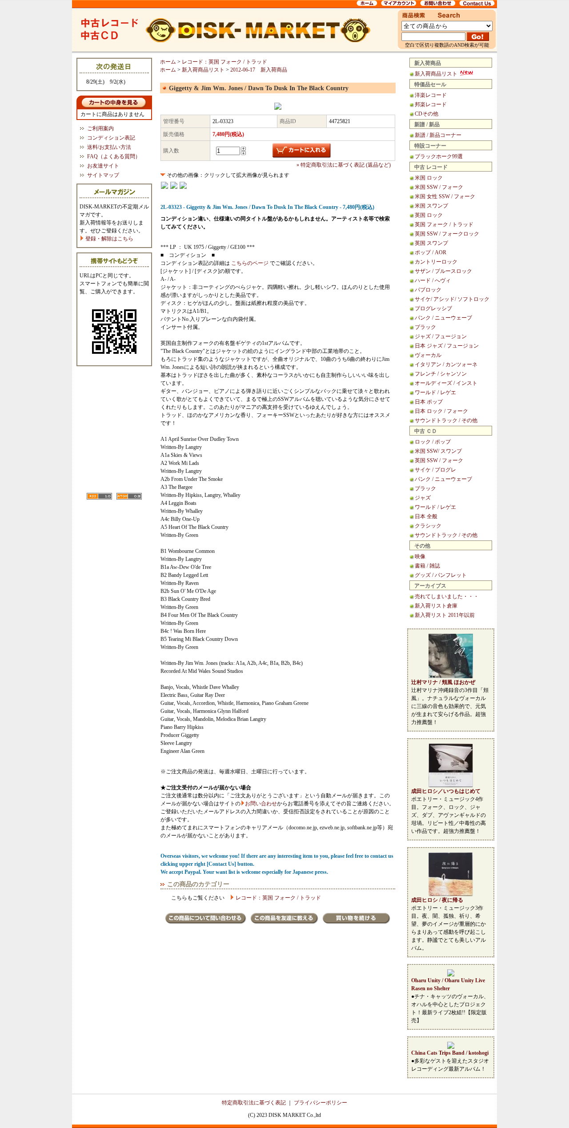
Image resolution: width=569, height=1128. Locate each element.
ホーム (168, 62)
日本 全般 (426, 516)
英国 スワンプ (431, 243)
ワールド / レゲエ (435, 392)
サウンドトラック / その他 (446, 420)
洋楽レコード (431, 95)
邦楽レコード (431, 104)
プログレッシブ (433, 308)
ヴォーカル (428, 355)
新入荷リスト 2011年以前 (445, 615)
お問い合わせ (261, 803)
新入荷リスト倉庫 (436, 606)
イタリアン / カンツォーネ (446, 364)
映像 (420, 556)
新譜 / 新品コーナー (438, 135)
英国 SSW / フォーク (439, 460)
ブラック (425, 327)
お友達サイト (103, 166)
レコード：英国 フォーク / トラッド (224, 62)
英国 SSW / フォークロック (447, 234)
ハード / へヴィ (433, 280)
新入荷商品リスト (437, 74)
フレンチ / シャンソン (441, 374)
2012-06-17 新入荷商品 (258, 70)
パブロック (428, 290)
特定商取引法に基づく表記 (254, 1103)
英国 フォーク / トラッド (444, 224)
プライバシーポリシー (320, 1103)
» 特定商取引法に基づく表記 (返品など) (344, 165)
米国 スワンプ (431, 206)
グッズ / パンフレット (441, 575)
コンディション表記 (111, 138)
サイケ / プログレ (435, 470)
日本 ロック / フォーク (441, 411)
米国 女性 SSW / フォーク (445, 196)
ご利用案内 (100, 128)
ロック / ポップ (433, 442)
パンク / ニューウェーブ (443, 318)
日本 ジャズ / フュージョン (447, 346)
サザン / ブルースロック (443, 271)
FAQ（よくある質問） (113, 156)
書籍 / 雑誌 (427, 566)
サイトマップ (103, 175)
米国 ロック (429, 178)
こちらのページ (250, 263)
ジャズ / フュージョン (441, 336)
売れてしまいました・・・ (447, 596)
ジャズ (423, 498)
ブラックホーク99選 (439, 156)
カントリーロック (436, 262)
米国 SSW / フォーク (439, 187)
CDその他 (426, 114)
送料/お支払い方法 (109, 147)
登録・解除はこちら (108, 239)
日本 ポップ (429, 402)
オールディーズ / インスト (446, 383)
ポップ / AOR (430, 252)
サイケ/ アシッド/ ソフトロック (452, 299)
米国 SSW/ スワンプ (438, 451)
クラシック (428, 526)
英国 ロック (429, 215)
